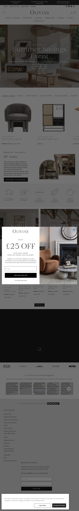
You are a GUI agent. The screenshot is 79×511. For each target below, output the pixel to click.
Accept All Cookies (59, 505)
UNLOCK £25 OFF (20, 275)
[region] (35, 501)
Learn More (42, 505)
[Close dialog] (74, 229)
